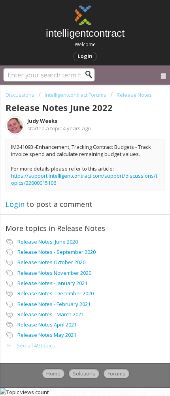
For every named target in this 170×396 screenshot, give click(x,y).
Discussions (20, 94)
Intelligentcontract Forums (75, 94)
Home (53, 373)
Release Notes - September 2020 (56, 251)
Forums (116, 373)
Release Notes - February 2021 (54, 304)
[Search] (91, 75)
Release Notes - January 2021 (52, 283)
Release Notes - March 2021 (50, 314)
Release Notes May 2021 (46, 334)
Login (15, 204)
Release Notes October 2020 (51, 262)
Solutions (84, 373)
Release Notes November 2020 (54, 272)
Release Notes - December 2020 (55, 293)
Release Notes (134, 94)
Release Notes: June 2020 (47, 241)
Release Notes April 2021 (47, 324)
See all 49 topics (36, 345)
